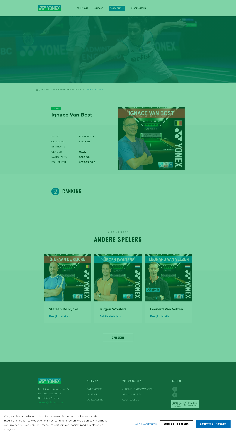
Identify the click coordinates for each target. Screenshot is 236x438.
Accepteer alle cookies (213, 424)
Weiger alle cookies (176, 424)
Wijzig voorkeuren (146, 423)
